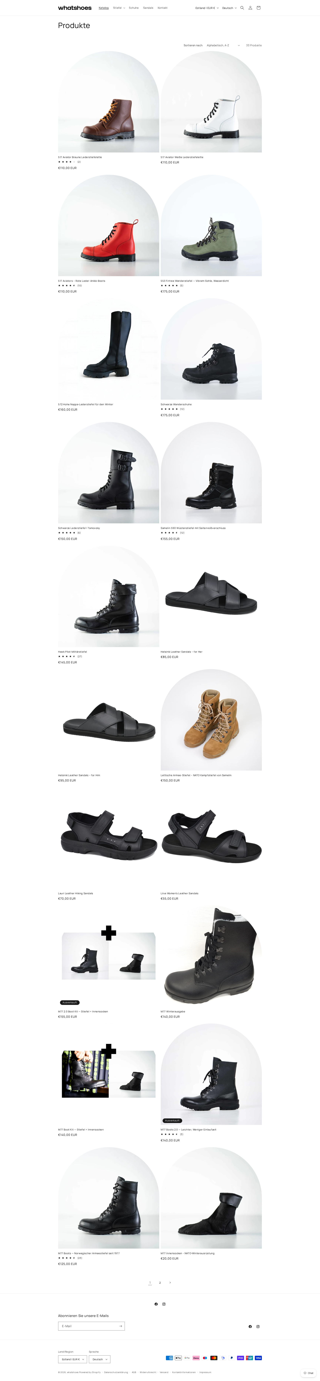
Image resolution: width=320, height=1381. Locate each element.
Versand (164, 1372)
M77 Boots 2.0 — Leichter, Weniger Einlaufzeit (188, 1129)
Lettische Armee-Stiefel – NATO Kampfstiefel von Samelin (196, 775)
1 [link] (150, 1283)
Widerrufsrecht (148, 1372)
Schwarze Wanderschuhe (176, 404)
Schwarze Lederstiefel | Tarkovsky (79, 528)
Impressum (205, 1372)
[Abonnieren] (120, 1326)
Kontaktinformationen (184, 1372)
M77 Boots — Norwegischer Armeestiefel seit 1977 (89, 1253)
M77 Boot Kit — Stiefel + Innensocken (81, 1129)
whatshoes (73, 1372)
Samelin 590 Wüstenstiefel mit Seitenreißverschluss (193, 528)
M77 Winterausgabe (173, 1011)
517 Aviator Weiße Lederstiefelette (182, 157)
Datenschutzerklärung (116, 1372)
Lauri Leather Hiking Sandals (75, 893)
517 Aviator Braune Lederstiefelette (80, 157)
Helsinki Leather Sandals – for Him (79, 775)
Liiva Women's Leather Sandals (179, 893)
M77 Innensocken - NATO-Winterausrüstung (187, 1253)
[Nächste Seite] (170, 1282)
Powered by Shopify (90, 1372)
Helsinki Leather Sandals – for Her (181, 651)
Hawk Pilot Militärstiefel (72, 651)
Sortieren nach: (193, 45)
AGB (134, 1372)
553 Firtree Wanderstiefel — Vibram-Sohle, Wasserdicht (195, 280)
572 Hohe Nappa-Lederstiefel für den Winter (85, 404)
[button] (119, 8)
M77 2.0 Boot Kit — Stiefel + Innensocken (83, 1011)
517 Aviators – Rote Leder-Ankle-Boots (81, 280)
